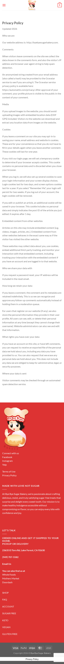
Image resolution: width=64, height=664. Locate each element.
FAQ (4, 599)
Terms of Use (8, 471)
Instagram (7, 460)
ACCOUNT (8, 606)
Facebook (7, 457)
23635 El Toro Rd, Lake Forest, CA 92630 (23, 550)
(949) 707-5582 (10, 557)
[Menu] (4, 5)
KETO (5, 620)
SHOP (5, 592)
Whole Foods (9, 574)
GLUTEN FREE (9, 634)
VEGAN (6, 627)
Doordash (7, 582)
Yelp (4, 464)
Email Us (6, 563)
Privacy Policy (9, 475)
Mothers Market (10, 578)
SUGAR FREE (9, 613)
